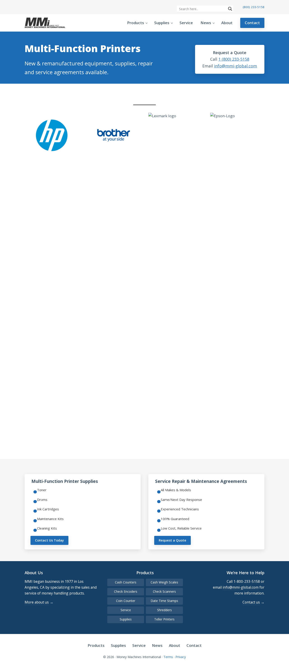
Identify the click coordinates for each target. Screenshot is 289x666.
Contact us (251, 602)
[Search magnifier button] (230, 9)
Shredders (164, 610)
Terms (168, 657)
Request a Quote (172, 540)
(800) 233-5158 (253, 7)
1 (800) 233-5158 (233, 59)
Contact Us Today (49, 540)
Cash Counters (125, 582)
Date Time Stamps (164, 601)
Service (126, 610)
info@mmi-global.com (235, 66)
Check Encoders (125, 591)
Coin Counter (125, 601)
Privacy (180, 657)
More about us (37, 602)
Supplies (126, 619)
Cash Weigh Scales (164, 582)
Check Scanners (164, 591)
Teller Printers (164, 619)
